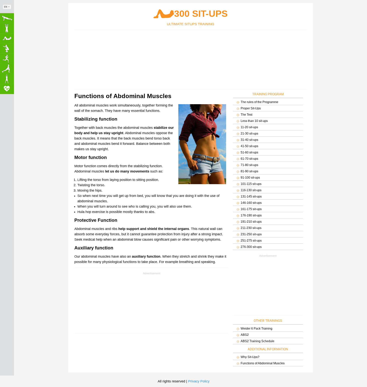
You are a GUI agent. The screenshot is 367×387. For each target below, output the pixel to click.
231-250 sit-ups (251, 234)
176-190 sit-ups (251, 215)
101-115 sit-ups (251, 183)
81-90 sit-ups (249, 171)
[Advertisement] (189, 58)
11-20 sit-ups (249, 127)
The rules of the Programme (259, 102)
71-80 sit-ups (249, 165)
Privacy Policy (198, 381)
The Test (246, 114)
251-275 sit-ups (251, 240)
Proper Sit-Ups (251, 108)
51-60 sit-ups (249, 152)
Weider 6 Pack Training (256, 328)
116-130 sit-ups (251, 190)
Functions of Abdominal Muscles (263, 363)
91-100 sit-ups (250, 177)
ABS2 (245, 334)
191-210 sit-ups (251, 221)
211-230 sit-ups (251, 228)
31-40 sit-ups (249, 139)
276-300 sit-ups (251, 246)
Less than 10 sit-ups (254, 121)
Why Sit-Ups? (250, 357)
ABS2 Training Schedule (257, 341)
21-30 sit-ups (249, 133)
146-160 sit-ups (251, 202)
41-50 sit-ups (249, 146)
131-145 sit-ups (251, 196)
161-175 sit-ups (251, 209)
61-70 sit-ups (249, 158)
